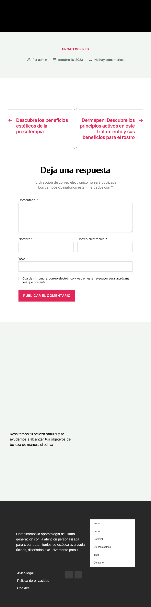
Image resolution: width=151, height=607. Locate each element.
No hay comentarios (109, 60)
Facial (97, 531)
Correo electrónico (92, 239)
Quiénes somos (102, 546)
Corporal (98, 539)
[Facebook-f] (69, 574)
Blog (96, 554)
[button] (75, 26)
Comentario (28, 200)
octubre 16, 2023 (70, 60)
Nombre (25, 239)
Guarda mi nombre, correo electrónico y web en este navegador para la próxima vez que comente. (75, 280)
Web (21, 258)
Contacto (98, 562)
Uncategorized (75, 49)
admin (42, 60)
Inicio (96, 523)
